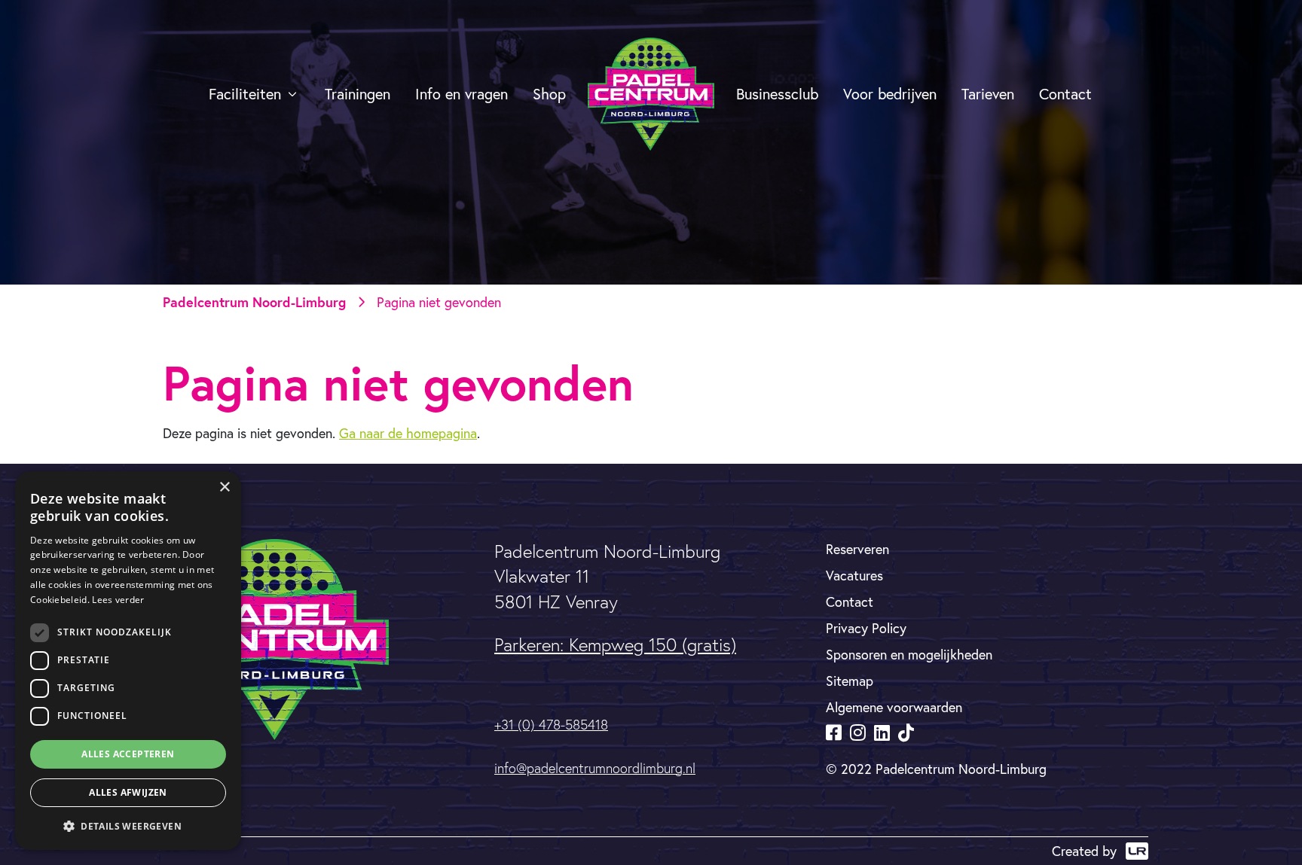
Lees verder (118, 599)
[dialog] (128, 660)
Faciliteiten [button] (245, 94)
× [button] (224, 487)
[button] (128, 826)
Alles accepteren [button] (127, 754)
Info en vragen (461, 94)
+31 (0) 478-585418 (551, 724)
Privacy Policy (866, 628)
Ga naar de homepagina (408, 433)
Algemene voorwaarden (894, 707)
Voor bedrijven (890, 94)
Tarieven (987, 94)
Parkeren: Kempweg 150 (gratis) (615, 645)
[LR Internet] (1137, 851)
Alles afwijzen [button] (128, 792)
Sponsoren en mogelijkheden (909, 654)
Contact (1065, 94)
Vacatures (854, 575)
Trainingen (357, 94)
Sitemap (849, 681)
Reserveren (857, 549)
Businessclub (777, 94)
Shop (549, 94)
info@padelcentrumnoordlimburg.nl (594, 768)
